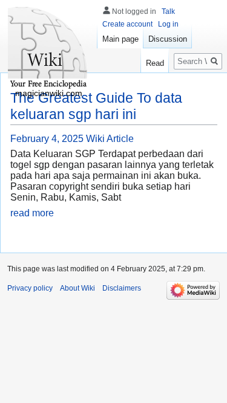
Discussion (167, 39)
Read (155, 63)
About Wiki (77, 288)
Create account (127, 24)
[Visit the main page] (48, 48)
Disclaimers (121, 288)
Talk (168, 11)
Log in (168, 24)
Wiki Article (110, 139)
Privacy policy (30, 288)
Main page (120, 39)
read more (32, 213)
